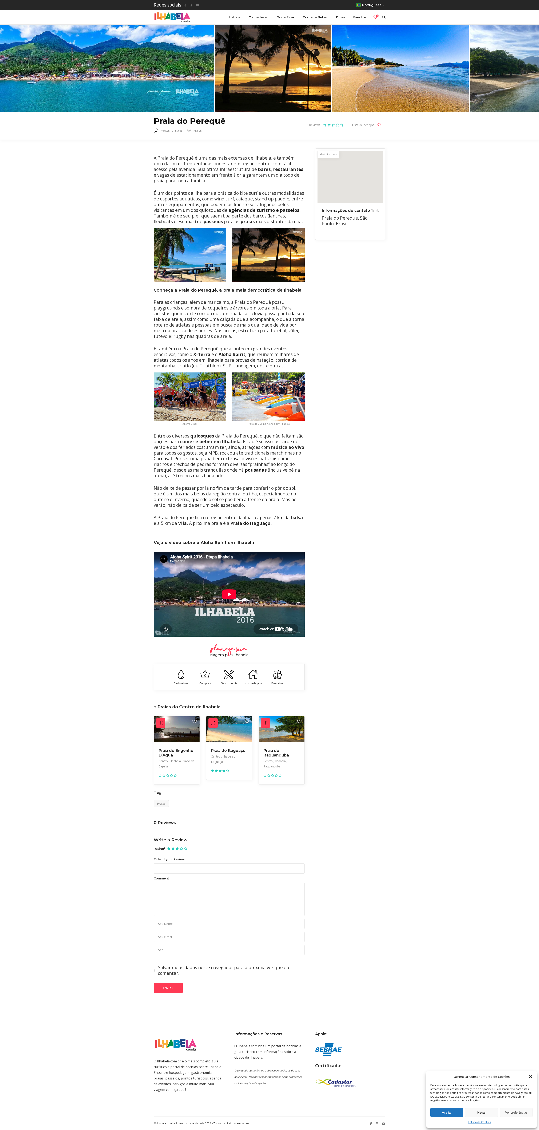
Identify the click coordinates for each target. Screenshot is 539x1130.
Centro (164, 761)
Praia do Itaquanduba (276, 753)
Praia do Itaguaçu (228, 750)
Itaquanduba (271, 766)
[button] (530, 1077)
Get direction (328, 154)
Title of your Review (169, 859)
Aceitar (447, 1112)
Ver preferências (516, 1112)
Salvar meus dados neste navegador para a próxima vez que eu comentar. (223, 970)
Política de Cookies (479, 1122)
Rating (159, 849)
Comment (161, 878)
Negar (481, 1112)
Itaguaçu (217, 762)
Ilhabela (176, 761)
